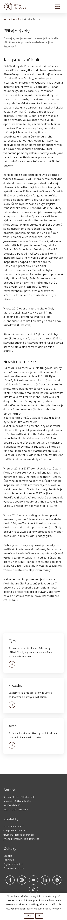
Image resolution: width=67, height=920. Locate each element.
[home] (14, 6)
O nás (17, 19)
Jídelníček (8, 859)
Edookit (7, 855)
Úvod (6, 19)
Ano (29, 915)
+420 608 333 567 (13, 826)
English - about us (13, 864)
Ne (39, 915)
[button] (57, 6)
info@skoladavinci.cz (15, 830)
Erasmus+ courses (13, 868)
